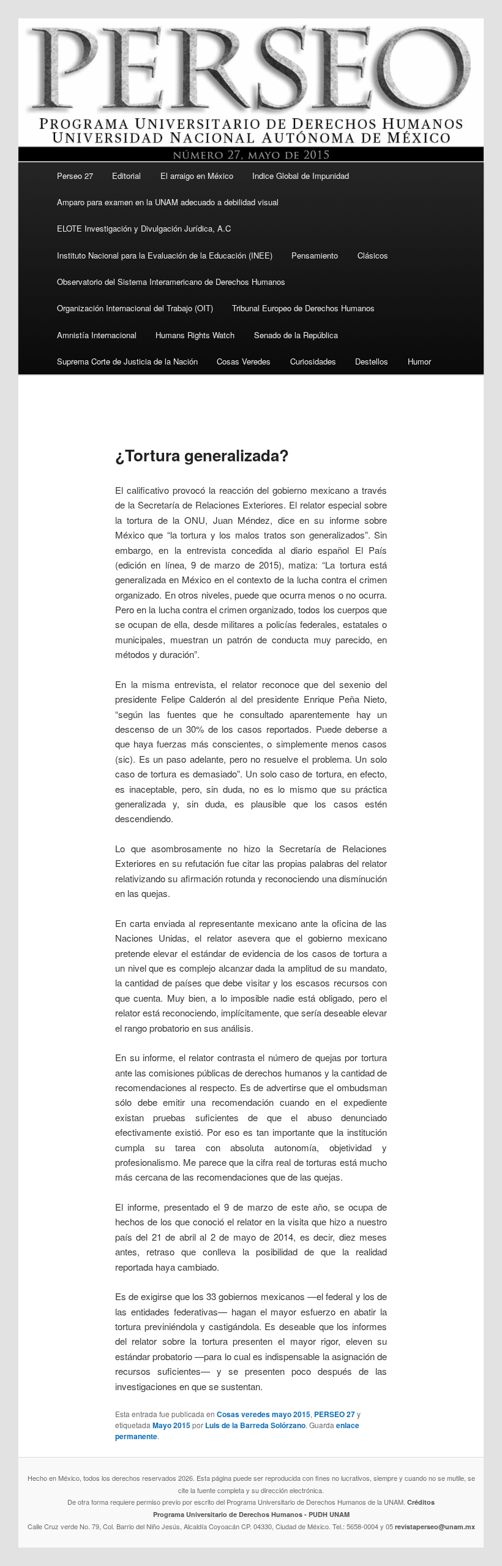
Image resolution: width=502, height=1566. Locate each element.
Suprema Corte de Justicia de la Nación (127, 361)
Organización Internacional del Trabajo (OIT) (135, 308)
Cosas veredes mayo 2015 (263, 1414)
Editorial (126, 175)
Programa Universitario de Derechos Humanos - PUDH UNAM (251, 1514)
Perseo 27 (75, 175)
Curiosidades (313, 361)
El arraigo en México (196, 175)
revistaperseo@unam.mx (435, 1526)
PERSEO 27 (334, 1414)
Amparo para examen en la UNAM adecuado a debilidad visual (168, 202)
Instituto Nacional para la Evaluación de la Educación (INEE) (164, 255)
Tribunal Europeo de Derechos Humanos (303, 308)
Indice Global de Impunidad (300, 175)
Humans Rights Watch (194, 335)
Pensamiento (314, 255)
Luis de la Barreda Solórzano (255, 1425)
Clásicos (373, 255)
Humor (419, 361)
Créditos (421, 1502)
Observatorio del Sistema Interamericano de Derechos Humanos (171, 281)
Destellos (371, 361)
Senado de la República (296, 335)
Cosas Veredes (244, 361)
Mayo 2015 (171, 1425)
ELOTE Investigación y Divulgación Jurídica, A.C (144, 228)
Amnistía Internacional (97, 335)
